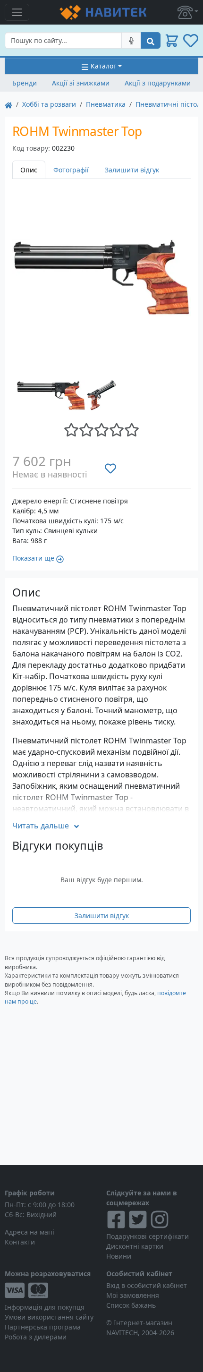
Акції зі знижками (81, 82)
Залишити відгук (132, 169)
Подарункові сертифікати (147, 1236)
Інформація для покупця (45, 1307)
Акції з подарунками (158, 82)
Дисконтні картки (134, 1246)
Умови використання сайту (49, 1316)
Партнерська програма (43, 1326)
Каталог (103, 65)
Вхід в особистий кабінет (146, 1285)
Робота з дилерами (36, 1336)
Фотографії (71, 169)
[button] (188, 12)
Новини (118, 1256)
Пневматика (106, 104)
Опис (28, 169)
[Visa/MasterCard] (51, 1290)
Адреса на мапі (29, 1231)
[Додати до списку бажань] (110, 468)
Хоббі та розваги (49, 104)
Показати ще (33, 558)
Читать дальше (40, 825)
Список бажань (131, 1305)
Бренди (24, 82)
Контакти (20, 1241)
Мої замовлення (132, 1295)
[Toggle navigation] (17, 12)
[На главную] (8, 104)
